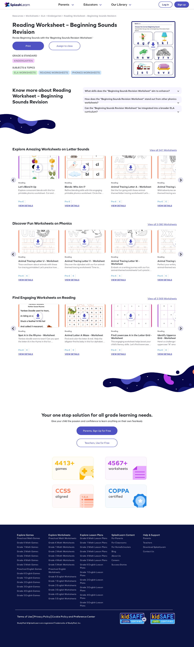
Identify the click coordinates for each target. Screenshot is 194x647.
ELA (43, 15)
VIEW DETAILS (25, 205)
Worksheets (32, 15)
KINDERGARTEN (23, 60)
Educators (91, 4)
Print (28, 46)
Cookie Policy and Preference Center (73, 616)
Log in (165, 4)
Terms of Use (25, 616)
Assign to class (65, 46)
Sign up (182, 4)
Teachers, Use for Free (97, 442)
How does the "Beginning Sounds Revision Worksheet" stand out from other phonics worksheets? (130, 100)
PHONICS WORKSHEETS (86, 72)
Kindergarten (54, 15)
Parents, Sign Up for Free (97, 430)
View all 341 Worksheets (163, 150)
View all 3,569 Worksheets (162, 298)
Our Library (119, 4)
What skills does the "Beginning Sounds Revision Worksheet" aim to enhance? (127, 91)
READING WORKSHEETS (54, 72)
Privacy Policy (42, 616)
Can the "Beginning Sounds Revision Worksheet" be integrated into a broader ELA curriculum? (129, 109)
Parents (64, 4)
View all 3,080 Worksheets (162, 224)
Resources (17, 15)
